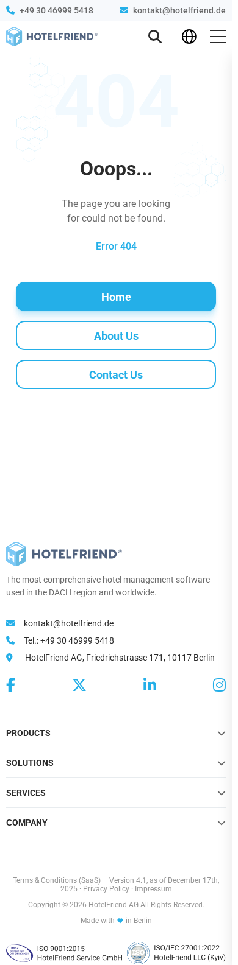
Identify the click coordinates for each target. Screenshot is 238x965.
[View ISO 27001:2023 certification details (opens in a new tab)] (176, 953)
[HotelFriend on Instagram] (219, 685)
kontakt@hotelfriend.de (179, 10)
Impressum (153, 889)
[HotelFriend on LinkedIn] (149, 685)
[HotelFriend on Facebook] (10, 685)
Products (28, 733)
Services (26, 793)
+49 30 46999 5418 (56, 10)
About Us (116, 335)
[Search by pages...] (155, 36)
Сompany (27, 822)
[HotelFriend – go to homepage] (52, 36)
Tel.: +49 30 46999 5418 (68, 640)
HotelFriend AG (114, 904)
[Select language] (189, 36)
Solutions (30, 763)
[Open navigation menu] (218, 36)
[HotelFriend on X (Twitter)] (79, 685)
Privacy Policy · (109, 889)
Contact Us (116, 374)
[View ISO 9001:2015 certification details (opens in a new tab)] (64, 953)
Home (116, 296)
